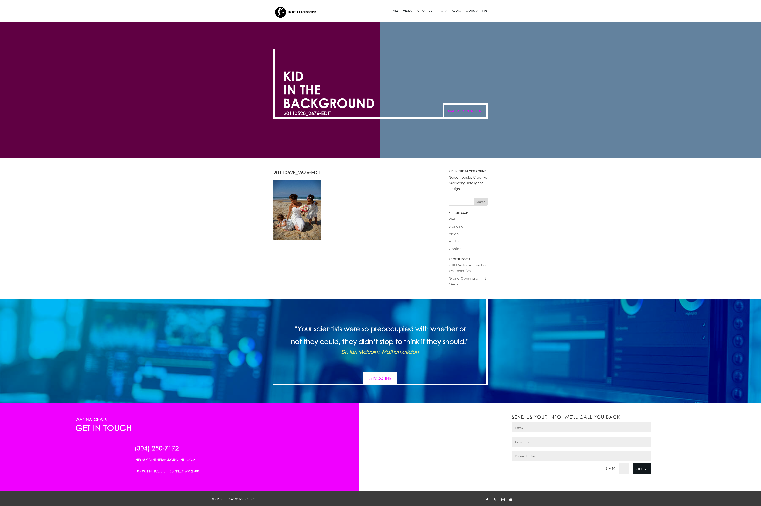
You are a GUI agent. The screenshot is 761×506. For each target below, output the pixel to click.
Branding (456, 226)
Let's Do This (380, 378)
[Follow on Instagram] (503, 499)
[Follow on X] (495, 499)
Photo (442, 10)
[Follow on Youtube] (511, 499)
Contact (456, 249)
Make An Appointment (465, 111)
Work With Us (477, 10)
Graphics (424, 10)
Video (408, 10)
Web (395, 10)
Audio (456, 10)
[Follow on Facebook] (487, 499)
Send (641, 468)
